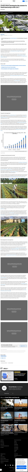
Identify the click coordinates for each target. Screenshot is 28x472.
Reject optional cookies (21, 468)
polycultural (2, 208)
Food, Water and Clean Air (5, 4)
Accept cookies (14, 99)
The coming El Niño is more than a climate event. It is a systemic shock (20, 420)
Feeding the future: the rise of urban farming (8, 67)
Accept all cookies (21, 466)
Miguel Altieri (2, 34)
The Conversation (4, 13)
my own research (17, 80)
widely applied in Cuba (14, 171)
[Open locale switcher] (1, 470)
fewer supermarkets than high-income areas (17, 75)
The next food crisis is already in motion (20, 432)
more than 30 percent (13, 38)
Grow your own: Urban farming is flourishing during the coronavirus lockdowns (13, 65)
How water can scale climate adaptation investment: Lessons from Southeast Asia (7, 433)
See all (26, 397)
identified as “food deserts (23, 162)
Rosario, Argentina (3, 277)
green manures (11, 212)
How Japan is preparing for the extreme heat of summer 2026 (7, 408)
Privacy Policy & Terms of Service (14, 467)
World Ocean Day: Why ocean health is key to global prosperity (7, 420)
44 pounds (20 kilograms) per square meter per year (17, 176)
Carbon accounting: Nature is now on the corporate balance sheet (20, 408)
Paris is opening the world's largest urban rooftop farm (9, 68)
